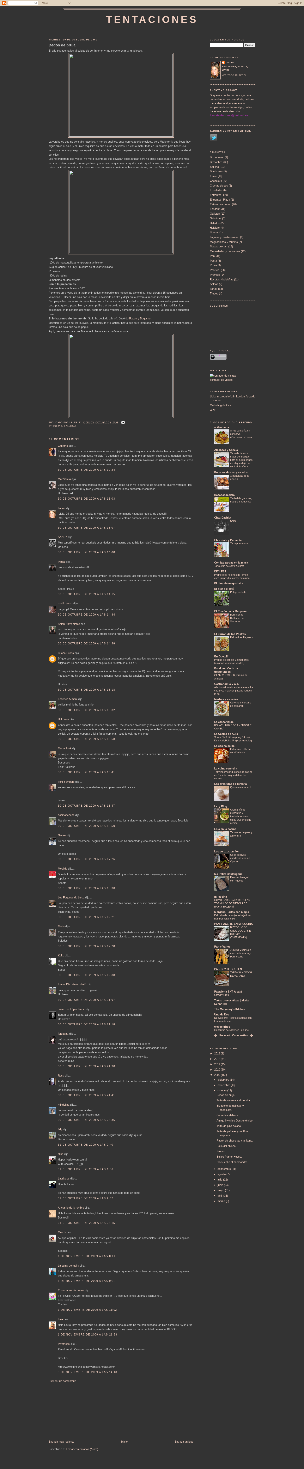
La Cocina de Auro (226, 733)
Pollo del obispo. (226, 1146)
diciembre (224, 1079)
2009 (217, 1075)
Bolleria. (215, 166)
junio (221, 1185)
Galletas (70, 426)
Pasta (213, 260)
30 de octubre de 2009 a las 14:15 (86, 594)
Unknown (63, 719)
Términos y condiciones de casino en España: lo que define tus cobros (233, 775)
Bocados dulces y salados (231, 472)
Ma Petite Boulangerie (228, 874)
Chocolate (216, 180)
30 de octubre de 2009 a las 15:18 (86, 689)
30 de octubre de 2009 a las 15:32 (86, 710)
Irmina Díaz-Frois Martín (72, 984)
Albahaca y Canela (226, 449)
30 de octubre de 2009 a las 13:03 (86, 498)
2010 (217, 1069)
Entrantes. (216, 194)
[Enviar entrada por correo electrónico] (122, 422)
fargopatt (63, 1033)
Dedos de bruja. (63, 45)
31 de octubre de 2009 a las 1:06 (85, 1169)
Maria (61, 926)
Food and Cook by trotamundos (226, 670)
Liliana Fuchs (66, 653)
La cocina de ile (224, 745)
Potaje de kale (238, 592)
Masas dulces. (218, 246)
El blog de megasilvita (228, 583)
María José (65, 748)
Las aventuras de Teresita (230, 783)
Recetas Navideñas (221, 279)
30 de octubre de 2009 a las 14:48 (86, 643)
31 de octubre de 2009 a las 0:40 (85, 1144)
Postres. (215, 270)
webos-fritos (222, 1026)
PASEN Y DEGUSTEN (228, 969)
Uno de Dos (221, 1014)
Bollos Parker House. (229, 1156)
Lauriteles (63, 1178)
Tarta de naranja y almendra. (234, 1100)
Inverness (64, 1343)
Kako (61, 955)
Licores (214, 232)
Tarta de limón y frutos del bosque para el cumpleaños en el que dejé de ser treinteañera (241, 460)
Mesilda (62, 868)
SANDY (62, 537)
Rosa (61, 1075)
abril (220, 1195)
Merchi (62, 1232)
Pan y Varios (222, 946)
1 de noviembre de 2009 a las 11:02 (87, 1309)
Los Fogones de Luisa (71, 897)
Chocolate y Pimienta (228, 540)
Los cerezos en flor (226, 851)
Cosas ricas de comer (71, 1290)
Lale (60, 1319)
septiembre (225, 1168)
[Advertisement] (80, 1411)
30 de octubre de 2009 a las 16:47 (86, 805)
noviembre (224, 1085)
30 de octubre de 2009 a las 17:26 (86, 859)
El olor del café (224, 588)
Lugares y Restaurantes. (224, 237)
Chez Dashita (222, 517)
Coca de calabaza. (228, 1115)
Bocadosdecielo (224, 494)
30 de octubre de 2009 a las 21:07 (86, 999)
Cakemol (63, 445)
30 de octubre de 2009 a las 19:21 (86, 917)
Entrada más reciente (61, 1441)
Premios (215, 274)
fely (60, 1129)
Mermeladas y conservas (225, 251)
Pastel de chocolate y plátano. (235, 1140)
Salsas (214, 284)
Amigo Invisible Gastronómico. (235, 1120)
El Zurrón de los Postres (230, 634)
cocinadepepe (66, 815)
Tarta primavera (239, 543)
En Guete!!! (221, 656)
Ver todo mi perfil (234, 75)
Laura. (61, 508)
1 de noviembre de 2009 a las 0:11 (86, 1256)
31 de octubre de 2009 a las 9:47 (85, 1198)
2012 (217, 1058)
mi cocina (220, 896)
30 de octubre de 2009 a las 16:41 (86, 772)
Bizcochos (216, 162)
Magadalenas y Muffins (224, 241)
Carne (213, 176)
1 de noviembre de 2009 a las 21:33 (87, 1334)
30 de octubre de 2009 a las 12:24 (86, 469)
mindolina (63, 1104)
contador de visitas (221, 379)
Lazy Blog (220, 806)
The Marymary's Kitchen (229, 1009)
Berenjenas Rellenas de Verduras (237, 618)
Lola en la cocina (225, 829)
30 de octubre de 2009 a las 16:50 (86, 825)
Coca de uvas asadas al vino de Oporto (240, 858)
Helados (215, 223)
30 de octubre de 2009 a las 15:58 (86, 739)
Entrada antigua (184, 1441)
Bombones (216, 171)
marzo (222, 1201)
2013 (217, 1053)
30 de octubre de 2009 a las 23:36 (86, 1120)
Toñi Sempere (66, 781)
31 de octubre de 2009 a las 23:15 (86, 1222)
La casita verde (223, 721)
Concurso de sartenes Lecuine (231, 1030)
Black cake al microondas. (232, 1162)
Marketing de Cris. (221, 405)
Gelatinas (215, 218)
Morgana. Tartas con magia (231, 912)
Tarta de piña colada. (229, 1125)
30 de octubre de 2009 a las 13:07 (86, 527)
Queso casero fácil (240, 787)
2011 (217, 1064)
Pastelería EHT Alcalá (228, 991)
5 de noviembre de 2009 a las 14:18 (87, 1372)
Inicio (124, 1441)
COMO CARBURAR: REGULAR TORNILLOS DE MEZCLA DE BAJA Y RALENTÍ (232, 903)
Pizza (213, 265)
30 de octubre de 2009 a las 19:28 (86, 946)
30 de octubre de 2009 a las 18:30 (86, 888)
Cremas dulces (219, 185)
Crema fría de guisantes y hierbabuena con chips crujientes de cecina (240, 816)
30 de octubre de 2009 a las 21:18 (86, 1024)
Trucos (214, 293)
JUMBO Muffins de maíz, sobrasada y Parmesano (240, 953)
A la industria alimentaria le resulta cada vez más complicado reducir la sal (233, 690)
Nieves (62, 835)
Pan (212, 256)
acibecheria (221, 427)
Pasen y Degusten (140, 318)
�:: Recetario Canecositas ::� (233, 1035)
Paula (61, 561)
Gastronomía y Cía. (226, 683)
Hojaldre (215, 227)
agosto (222, 1174)
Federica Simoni (67, 699)
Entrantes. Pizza (220, 199)
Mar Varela (64, 479)
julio (220, 1179)
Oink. (213, 409)
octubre (222, 1090)
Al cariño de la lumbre (71, 1207)
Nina (60, 1154)
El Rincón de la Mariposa (230, 611)
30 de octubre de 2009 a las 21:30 (86, 1066)
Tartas (213, 288)
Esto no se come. (220, 204)
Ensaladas (216, 190)
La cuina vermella (68, 1265)
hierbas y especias (226, 699)
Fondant (215, 208)
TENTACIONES (152, 19)
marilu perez (65, 603)
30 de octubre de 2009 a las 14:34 (86, 614)
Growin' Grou (221, 995)
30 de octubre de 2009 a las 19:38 (86, 975)
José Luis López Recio (71, 1009)
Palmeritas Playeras (241, 637)
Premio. (221, 1151)
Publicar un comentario (62, 1381)
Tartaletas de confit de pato (229, 566)
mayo (221, 1190)
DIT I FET (220, 571)
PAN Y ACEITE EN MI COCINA (233, 923)
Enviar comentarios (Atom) (82, 1449)
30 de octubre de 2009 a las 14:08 (86, 552)
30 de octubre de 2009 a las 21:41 (86, 1095)
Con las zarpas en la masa (231, 562)
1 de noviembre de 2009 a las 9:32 (86, 1280)
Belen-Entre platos (69, 623)
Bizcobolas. (217, 157)
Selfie (233, 521)
